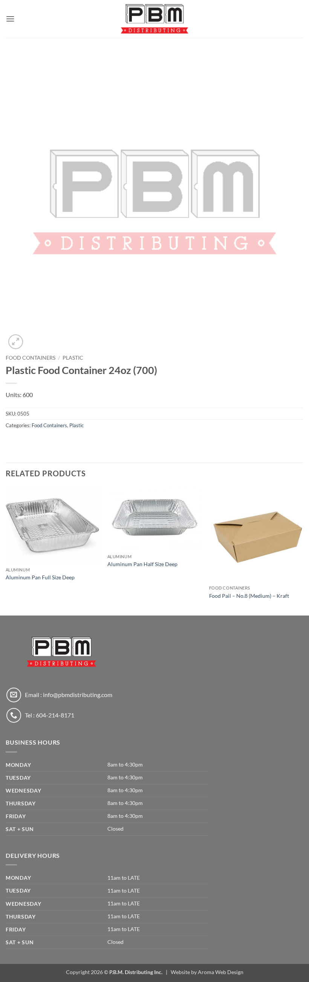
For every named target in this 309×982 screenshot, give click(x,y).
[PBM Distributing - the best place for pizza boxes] (154, 18)
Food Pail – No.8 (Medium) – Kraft (249, 596)
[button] (10, 18)
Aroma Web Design (220, 972)
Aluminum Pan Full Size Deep (40, 577)
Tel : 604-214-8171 (49, 715)
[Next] (303, 550)
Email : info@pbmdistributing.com (68, 694)
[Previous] (6, 550)
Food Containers (30, 358)
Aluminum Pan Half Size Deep (142, 564)
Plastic (73, 358)
